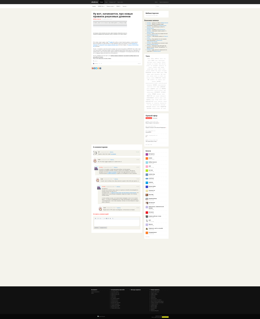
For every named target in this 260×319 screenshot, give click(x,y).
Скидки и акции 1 (154, 293)
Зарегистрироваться (164, 2)
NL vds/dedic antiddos (115, 298)
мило (154, 95)
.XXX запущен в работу (157, 36)
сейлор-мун (160, 101)
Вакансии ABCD (154, 306)
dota (160, 64)
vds (148, 79)
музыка (157, 96)
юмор (164, 108)
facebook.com (161, 65)
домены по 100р (155, 22)
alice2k (149, 60)
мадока (163, 94)
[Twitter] (96, 68)
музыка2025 (148, 132)
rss (161, 74)
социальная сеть (163, 103)
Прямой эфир (151, 115)
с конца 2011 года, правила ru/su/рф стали (108, 44)
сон (152, 103)
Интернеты (152, 154)
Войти (156, 2)
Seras (148, 76)
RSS (157, 15)
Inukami (159, 70)
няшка (161, 97)
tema (165, 76)
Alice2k (118, 6)
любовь (149, 94)
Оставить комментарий (100, 214)
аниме (155, 85)
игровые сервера (150, 92)
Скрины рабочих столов (155, 216)
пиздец (152, 99)
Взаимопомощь (162, 25)
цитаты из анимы (156, 108)
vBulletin (164, 77)
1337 (99, 152)
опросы (148, 99)
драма (157, 88)
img (156, 70)
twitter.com (158, 78)
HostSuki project (154, 305)
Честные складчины (115, 303)
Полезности (162, 29)
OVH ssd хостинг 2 (114, 301)
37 (146, 136)
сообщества (156, 103)
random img (152, 174)
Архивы (94, 6)
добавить (97, 227)
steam (161, 76)
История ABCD (154, 308)
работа (164, 99)
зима (165, 90)
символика (148, 103)
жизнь (164, 88)
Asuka (156, 60)
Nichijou (162, 72)
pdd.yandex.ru (157, 74)
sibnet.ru (155, 76)
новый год (157, 97)
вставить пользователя (110, 218)
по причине (113, 154)
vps (156, 79)
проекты (160, 99)
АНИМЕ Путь (101, 6)
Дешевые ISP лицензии (115, 302)
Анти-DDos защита (115, 291)
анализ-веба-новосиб (163, 83)
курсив (97, 218)
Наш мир (151, 194)
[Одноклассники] (98, 68)
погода (156, 99)
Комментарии (148, 118)
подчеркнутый (100, 218)
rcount (99, 159)
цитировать (103, 218)
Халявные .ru (155, 29)
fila (165, 65)
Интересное (152, 202)
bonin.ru (154, 62)
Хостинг (124, 6)
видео (158, 86)
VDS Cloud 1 (113, 295)
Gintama (155, 67)
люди (154, 94)
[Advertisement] (116, 72)
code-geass (149, 63)
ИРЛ (150, 220)
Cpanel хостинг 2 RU (115, 294)
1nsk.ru (148, 58)
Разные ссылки (110, 6)
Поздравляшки (153, 232)
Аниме (150, 158)
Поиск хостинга (154, 298)
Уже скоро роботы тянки (151, 141)
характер (163, 106)
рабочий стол (149, 101)
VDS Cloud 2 (113, 297)
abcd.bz (161, 58)
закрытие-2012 (150, 90)
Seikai (164, 74)
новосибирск (150, 97)
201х (152, 58)
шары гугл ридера (112, 172)
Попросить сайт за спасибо (156, 228)
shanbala (151, 76)
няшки (164, 97)
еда (160, 88)
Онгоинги (151, 212)
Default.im (153, 309)
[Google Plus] (92, 68)
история (163, 92)
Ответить (111, 152)
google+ (155, 69)
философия (163, 104)
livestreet (148, 72)
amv (153, 60)
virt (146, 126)
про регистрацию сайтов (157, 26)
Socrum (147, 140)
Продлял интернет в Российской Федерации (155, 127)
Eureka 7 (148, 65)
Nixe (165, 72)
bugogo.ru (159, 62)
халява (158, 106)
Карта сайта (120, 2)
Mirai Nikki (154, 72)
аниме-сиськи (149, 86)
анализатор (149, 85)
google (162, 67)
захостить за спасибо (158, 90)
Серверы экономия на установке (157, 302)
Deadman (156, 63)
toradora (153, 77)
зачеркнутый (98, 218)
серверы (165, 101)
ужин (151, 104)
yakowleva (154, 81)
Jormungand (164, 70)
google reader (150, 69)
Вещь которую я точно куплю (152, 123)
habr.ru (159, 69)
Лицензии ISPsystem (155, 310)
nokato (148, 74)
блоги (154, 86)
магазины (159, 94)
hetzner (163, 69)
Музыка (151, 224)
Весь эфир (148, 144)
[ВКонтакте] (94, 68)
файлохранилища (156, 104)
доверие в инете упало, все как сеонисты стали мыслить (123, 192)
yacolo (164, 79)
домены (96, 60)
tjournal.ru (148, 77)
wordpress (160, 79)
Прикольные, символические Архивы (154, 41)
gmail (159, 67)
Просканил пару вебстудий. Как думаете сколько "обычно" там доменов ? (156, 46)
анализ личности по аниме (152, 83)
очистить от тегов (112, 218)
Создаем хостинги (154, 303)
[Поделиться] (101, 63)
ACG (164, 58)
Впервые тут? (112, 2)
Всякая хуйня (152, 186)
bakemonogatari (162, 60)
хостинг (149, 108)
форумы (154, 106)
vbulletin (151, 182)
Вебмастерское (97, 19)
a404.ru (157, 58)
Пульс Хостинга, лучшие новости (157, 301)
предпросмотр (103, 227)
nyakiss (111, 42)
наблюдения (163, 96)
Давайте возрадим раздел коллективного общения (155, 24)
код (105, 218)
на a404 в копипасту (111, 173)
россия (155, 101)
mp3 (158, 72)
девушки (162, 86)
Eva (151, 65)
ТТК (148, 104)
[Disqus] (116, 92)
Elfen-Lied (163, 63)
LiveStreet (151, 178)
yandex (159, 81)
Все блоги (147, 236)
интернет (157, 92)
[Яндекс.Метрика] (101, 316)
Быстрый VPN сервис (155, 291)
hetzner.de (148, 70)
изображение (106, 218)
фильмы (148, 106)
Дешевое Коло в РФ (115, 306)
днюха (148, 88)
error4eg (96, 63)
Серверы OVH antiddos (115, 305)
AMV (150, 166)
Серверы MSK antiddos (115, 308)
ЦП (161, 108)
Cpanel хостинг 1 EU (115, 293)
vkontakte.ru (152, 79)
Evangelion (155, 65)
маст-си (149, 96)
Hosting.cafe (153, 297)
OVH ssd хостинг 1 (114, 299)
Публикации (155, 118)
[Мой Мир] (100, 68)
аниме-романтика (162, 85)
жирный (95, 218)
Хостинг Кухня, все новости (156, 299)
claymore (163, 62)
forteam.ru (150, 67)
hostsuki (152, 70)
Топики (101, 2)
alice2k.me (94, 2)
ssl (158, 76)
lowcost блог (153, 295)
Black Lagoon (149, 62)
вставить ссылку (108, 218)
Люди (106, 2)
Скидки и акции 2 (154, 294)
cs (152, 64)
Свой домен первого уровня (158, 30)
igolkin (147, 135)
